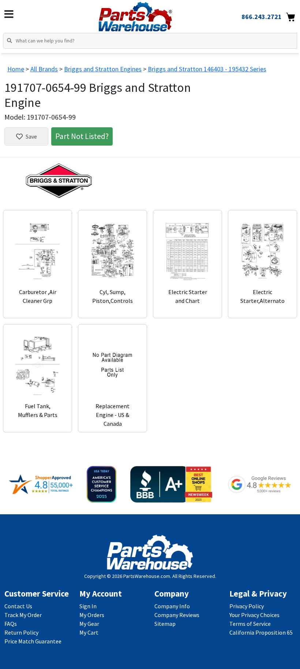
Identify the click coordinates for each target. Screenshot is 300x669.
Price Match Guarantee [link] (32, 641)
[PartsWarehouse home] (147, 14)
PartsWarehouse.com (146, 576)
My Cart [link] (88, 632)
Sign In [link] (88, 606)
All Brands (44, 69)
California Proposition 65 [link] (261, 632)
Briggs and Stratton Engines (103, 69)
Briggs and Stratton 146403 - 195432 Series (207, 69)
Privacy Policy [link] (246, 606)
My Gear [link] (89, 623)
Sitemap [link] (165, 623)
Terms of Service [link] (250, 623)
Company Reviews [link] (176, 615)
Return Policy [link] (21, 632)
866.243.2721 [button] (261, 16)
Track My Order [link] (23, 615)
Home (15, 69)
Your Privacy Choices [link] (254, 615)
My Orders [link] (91, 615)
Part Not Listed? (82, 136)
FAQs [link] (10, 623)
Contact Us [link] (18, 606)
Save (31, 136)
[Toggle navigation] (9, 14)
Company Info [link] (172, 606)
